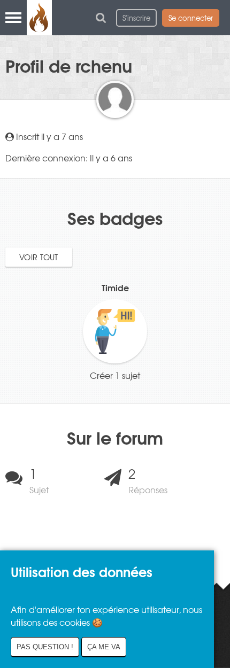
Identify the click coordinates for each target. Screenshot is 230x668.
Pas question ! (45, 647)
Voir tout (38, 257)
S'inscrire (136, 18)
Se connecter (190, 18)
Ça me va (103, 647)
